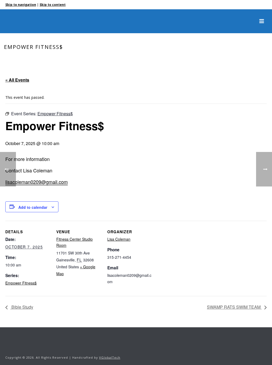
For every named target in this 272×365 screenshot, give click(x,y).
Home (209, 58)
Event (223, 58)
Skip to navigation (20, 4)
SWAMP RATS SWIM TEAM (234, 307)
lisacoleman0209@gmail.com (36, 181)
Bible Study (21, 307)
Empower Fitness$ (21, 283)
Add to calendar (32, 207)
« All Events (17, 80)
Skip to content (53, 4)
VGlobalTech (109, 357)
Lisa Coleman (118, 239)
